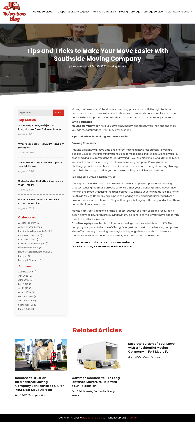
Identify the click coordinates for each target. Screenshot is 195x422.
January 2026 (25, 300)
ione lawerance (80, 66)
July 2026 (23, 275)
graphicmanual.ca (28, 247)
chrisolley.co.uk (26, 239)
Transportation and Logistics (72, 11)
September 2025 (27, 304)
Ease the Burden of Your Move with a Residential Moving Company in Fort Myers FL (151, 348)
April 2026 (23, 288)
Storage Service (153, 11)
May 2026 (23, 284)
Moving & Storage (129, 11)
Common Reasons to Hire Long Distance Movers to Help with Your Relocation (96, 382)
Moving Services (42, 11)
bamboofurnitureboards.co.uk (34, 231)
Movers (22, 256)
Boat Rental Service (28, 235)
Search (58, 112)
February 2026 (25, 296)
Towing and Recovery (179, 11)
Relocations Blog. (92, 417)
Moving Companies (104, 11)
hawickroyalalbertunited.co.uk (34, 251)
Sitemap (132, 417)
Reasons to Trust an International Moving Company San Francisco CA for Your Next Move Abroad (39, 384)
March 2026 (24, 292)
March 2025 (24, 308)
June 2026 (23, 279)
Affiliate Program (27, 222)
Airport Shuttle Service (30, 226)
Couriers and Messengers (31, 243)
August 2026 (25, 271)
